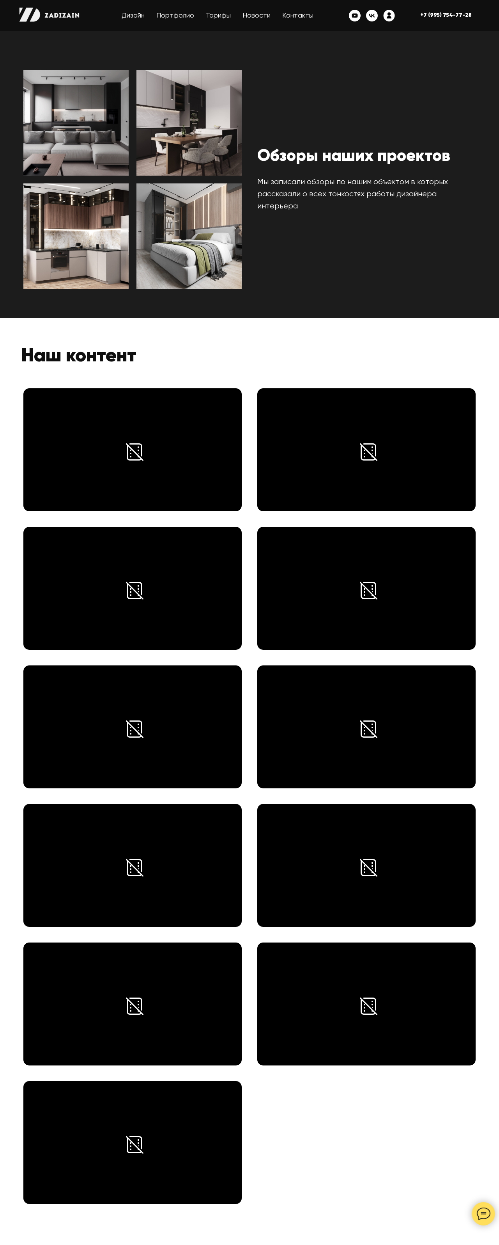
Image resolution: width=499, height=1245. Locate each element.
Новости (256, 15)
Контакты (297, 15)
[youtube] (355, 15)
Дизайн (133, 15)
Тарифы (218, 15)
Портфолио (175, 15)
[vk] (372, 15)
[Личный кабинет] (389, 15)
